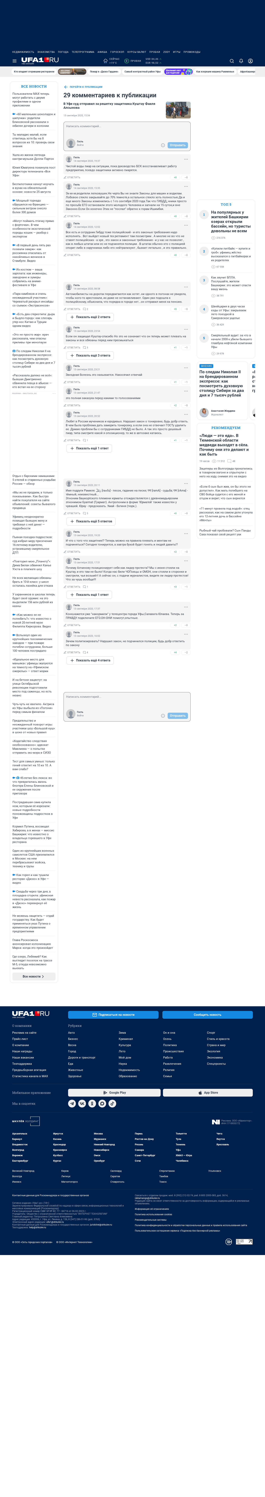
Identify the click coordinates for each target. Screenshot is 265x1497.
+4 (175, 652)
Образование (128, 1076)
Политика (170, 1045)
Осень (167, 1039)
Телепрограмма (83, 52)
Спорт (211, 1032)
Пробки (154, 52)
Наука (123, 1064)
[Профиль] (250, 61)
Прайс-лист (20, 1039)
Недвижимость (23, 52)
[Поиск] (231, 61)
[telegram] (72, 1103)
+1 (175, 347)
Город (72, 1051)
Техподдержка (22, 1064)
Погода (63, 52)
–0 (186, 177)
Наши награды (22, 1051)
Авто (71, 1032)
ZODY (166, 52)
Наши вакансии (23, 1057)
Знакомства (46, 52)
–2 (186, 652)
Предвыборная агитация (29, 1070)
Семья (167, 1076)
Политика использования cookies (153, 1214)
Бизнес (73, 1039)
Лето (122, 1051)
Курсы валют (136, 52)
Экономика (215, 1057)
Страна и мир (216, 1045)
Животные (75, 1070)
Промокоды (192, 52)
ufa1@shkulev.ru (55, 1222)
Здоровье (74, 1076)
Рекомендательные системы (150, 1220)
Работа (168, 1057)
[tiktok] (112, 1103)
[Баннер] (72, 71)
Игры (176, 52)
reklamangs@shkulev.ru (147, 1198)
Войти (80, 145)
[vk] (82, 1103)
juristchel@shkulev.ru (101, 1224)
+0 (175, 177)
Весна (72, 1045)
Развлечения (172, 1064)
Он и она (169, 1032)
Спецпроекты (216, 1064)
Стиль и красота (218, 1039)
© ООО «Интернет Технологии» (74, 1242)
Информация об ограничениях (152, 1209)
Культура (125, 1045)
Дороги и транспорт (81, 1057)
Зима (122, 1032)
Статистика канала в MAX (30, 1076)
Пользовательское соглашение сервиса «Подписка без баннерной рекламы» (177, 1230)
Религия (168, 1070)
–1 (186, 347)
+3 (175, 586)
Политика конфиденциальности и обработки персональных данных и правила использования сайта (191, 1225)
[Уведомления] (241, 61)
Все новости (34, 86)
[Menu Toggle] (14, 61)
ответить (74, 177)
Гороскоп (117, 52)
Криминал (126, 1039)
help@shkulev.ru (37, 1227)
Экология (213, 1051)
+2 (175, 405)
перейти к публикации (86, 87)
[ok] (92, 1103)
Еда (70, 1064)
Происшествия (173, 1051)
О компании (20, 1045)
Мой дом (125, 1057)
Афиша (102, 52)
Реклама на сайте (24, 1032)
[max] (102, 1103)
